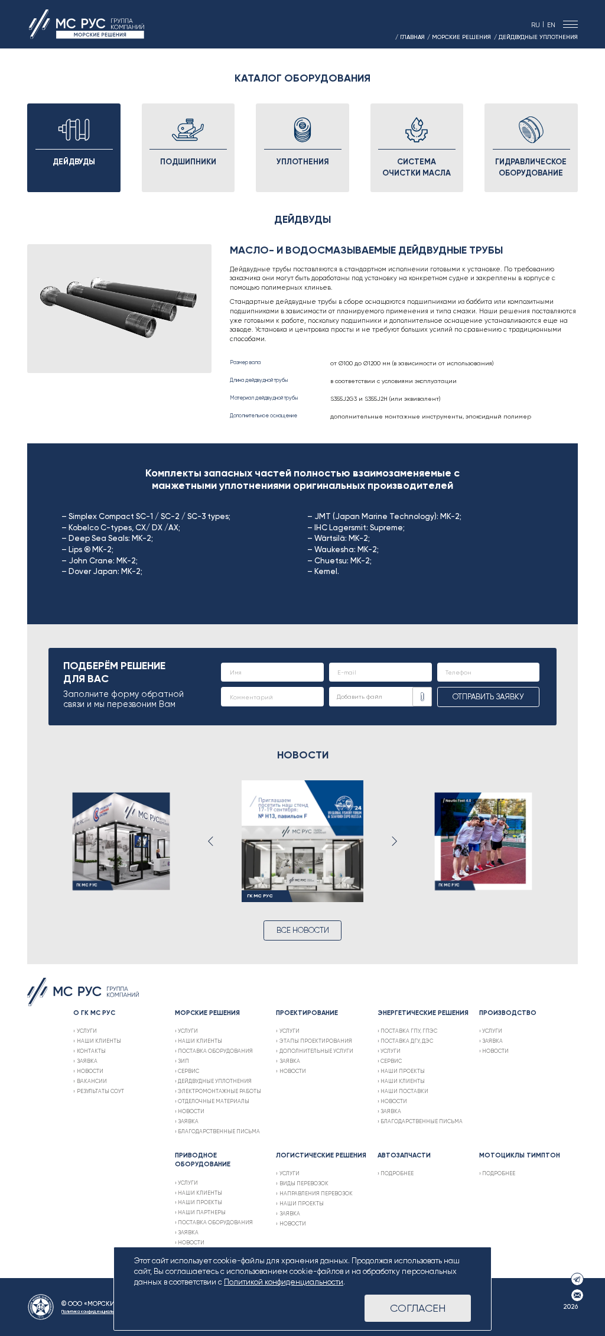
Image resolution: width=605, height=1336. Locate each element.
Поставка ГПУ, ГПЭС (408, 1030)
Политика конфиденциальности (93, 1311)
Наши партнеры (202, 1212)
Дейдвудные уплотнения (215, 1081)
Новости (90, 1071)
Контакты (91, 1051)
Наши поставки (404, 1091)
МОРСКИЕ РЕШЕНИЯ (207, 1013)
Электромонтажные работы (219, 1091)
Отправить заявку (488, 696)
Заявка (87, 1061)
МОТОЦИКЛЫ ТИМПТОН (519, 1155)
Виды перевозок (303, 1183)
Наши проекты (402, 1071)
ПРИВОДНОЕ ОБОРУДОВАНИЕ (202, 1160)
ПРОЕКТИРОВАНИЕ (307, 1013)
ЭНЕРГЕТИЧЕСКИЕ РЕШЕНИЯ (423, 1013)
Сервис (188, 1071)
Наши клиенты (99, 1040)
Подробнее (397, 1173)
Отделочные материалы (213, 1101)
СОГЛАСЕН (417, 1308)
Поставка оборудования (215, 1051)
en (551, 25)
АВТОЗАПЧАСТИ (404, 1155)
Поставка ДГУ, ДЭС (406, 1040)
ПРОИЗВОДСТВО (507, 1013)
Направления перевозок (315, 1193)
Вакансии (91, 1081)
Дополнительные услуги (316, 1051)
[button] (211, 841)
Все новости (303, 930)
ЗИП (183, 1061)
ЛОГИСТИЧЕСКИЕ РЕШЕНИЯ (321, 1155)
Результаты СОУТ (100, 1091)
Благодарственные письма (219, 1131)
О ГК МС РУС (94, 1013)
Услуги (86, 1030)
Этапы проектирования (315, 1040)
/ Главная (410, 36)
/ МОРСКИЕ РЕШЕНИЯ (459, 36)
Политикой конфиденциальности (283, 1281)
